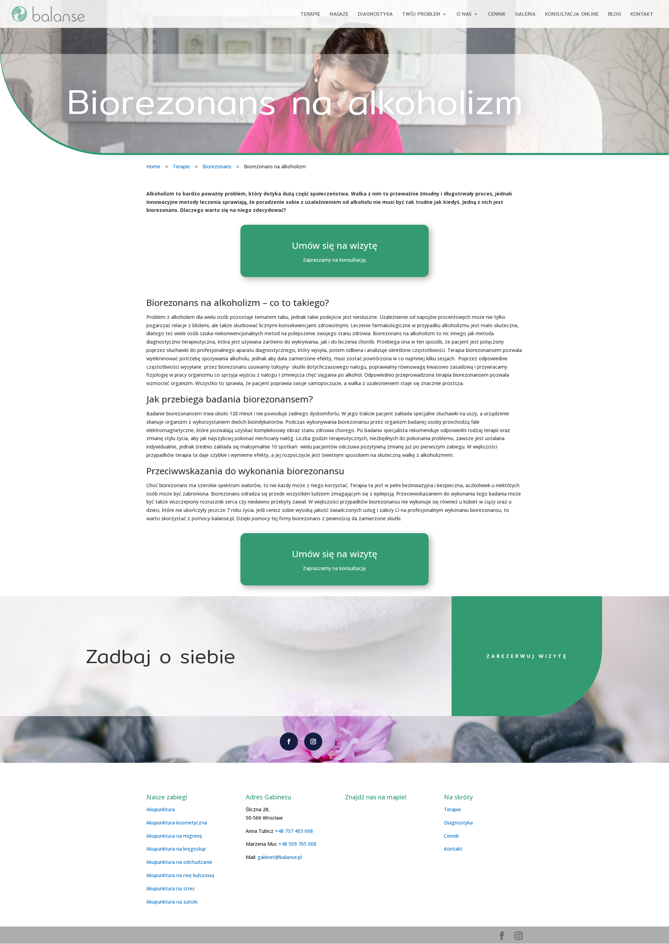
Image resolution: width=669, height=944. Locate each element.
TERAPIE (310, 14)
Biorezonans (216, 166)
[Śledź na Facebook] (289, 741)
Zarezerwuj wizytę (527, 656)
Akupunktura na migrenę (174, 835)
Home (153, 166)
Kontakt (453, 848)
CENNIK (497, 14)
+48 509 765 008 (297, 844)
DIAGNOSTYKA (375, 14)
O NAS (463, 14)
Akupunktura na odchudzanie (179, 862)
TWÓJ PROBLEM (421, 14)
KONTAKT (641, 14)
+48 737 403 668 (294, 831)
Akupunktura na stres (170, 888)
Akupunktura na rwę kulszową (180, 875)
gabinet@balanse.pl (279, 857)
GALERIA (525, 14)
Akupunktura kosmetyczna (176, 822)
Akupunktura (160, 809)
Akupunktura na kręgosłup (176, 848)
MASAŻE (339, 14)
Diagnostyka (458, 822)
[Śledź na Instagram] (313, 741)
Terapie (181, 166)
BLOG (614, 14)
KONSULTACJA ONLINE (572, 14)
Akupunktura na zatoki (172, 901)
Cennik (451, 835)
